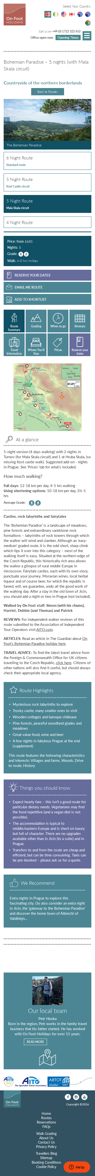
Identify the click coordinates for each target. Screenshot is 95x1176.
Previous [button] (7, 120)
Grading (36, 326)
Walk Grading (46, 1133)
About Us (46, 1137)
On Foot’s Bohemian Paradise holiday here (45, 641)
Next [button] (88, 120)
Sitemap (46, 1157)
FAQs (46, 1126)
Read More (35, 1042)
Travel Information (14, 351)
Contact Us (46, 1142)
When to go (58, 326)
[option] (47, 124)
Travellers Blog (46, 1153)
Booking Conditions (46, 1162)
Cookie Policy (46, 1166)
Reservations (46, 1122)
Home (46, 1113)
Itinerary (80, 326)
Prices (58, 350)
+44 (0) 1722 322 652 (66, 31)
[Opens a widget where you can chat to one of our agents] (76, 1167)
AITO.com (44, 629)
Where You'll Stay (36, 351)
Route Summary (14, 328)
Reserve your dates (80, 351)
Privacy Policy (46, 1146)
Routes (46, 1117)
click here (63, 662)
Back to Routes (47, 91)
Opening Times (68, 37)
